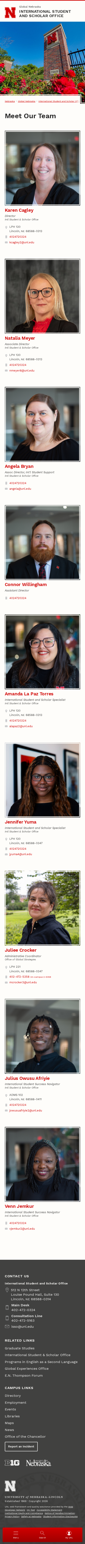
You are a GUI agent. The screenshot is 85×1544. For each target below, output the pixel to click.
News (9, 1430)
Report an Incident (21, 1446)
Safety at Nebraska (31, 1516)
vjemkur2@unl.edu (22, 1228)
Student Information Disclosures (60, 1516)
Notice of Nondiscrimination (60, 1513)
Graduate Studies (19, 1348)
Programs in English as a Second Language (41, 1362)
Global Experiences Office (27, 1368)
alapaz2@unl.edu (21, 726)
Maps (9, 1423)
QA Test (31, 1510)
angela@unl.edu (20, 488)
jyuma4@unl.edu (20, 854)
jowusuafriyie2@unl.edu (25, 1110)
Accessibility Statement (49, 1510)
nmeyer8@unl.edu (21, 370)
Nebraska (10, 101)
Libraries (12, 1416)
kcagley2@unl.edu (21, 242)
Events (10, 1409)
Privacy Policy (12, 1516)
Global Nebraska (30, 6)
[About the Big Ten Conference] (12, 1463)
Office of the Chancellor (25, 1436)
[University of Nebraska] (39, 1463)
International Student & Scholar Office (37, 1355)
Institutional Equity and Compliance (24, 1513)
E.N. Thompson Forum (24, 1375)
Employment (15, 1402)
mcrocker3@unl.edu (23, 982)
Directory (13, 1396)
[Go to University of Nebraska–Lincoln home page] (10, 12)
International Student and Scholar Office (45, 13)
